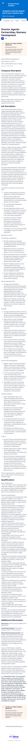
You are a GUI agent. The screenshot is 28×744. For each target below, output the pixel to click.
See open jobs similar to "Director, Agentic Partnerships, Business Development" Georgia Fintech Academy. (14, 51)
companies (6, 21)
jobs (12, 21)
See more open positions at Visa (14, 726)
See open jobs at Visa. (11, 47)
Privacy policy (10, 740)
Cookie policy (17, 740)
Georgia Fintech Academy (13, 5)
